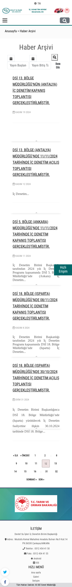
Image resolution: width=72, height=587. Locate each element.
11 (36, 463)
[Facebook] (5, 582)
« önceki (24, 455)
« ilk (15, 455)
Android (37, 558)
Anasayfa (11, 31)
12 (46, 463)
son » (41, 479)
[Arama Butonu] (65, 20)
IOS (37, 562)
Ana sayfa (36, 572)
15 (25, 471)
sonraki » (31, 479)
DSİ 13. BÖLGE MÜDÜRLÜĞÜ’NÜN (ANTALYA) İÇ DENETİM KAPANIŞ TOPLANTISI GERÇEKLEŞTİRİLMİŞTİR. (35, 90)
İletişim (36, 580)
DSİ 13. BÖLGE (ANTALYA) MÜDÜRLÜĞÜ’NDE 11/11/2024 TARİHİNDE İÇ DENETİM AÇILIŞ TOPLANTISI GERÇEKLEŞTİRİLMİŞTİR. (36, 162)
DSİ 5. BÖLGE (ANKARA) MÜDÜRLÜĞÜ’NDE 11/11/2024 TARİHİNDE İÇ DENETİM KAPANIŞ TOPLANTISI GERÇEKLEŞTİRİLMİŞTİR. (35, 234)
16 (35, 471)
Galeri (36, 576)
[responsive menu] (4, 20)
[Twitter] (5, 572)
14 (15, 471)
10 (26, 463)
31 (46, 471)
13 (55, 463)
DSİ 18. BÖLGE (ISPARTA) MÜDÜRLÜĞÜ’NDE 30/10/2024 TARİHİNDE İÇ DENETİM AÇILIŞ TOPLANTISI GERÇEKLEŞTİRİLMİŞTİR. (36, 377)
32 (56, 471)
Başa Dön (58, 65)
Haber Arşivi (28, 31)
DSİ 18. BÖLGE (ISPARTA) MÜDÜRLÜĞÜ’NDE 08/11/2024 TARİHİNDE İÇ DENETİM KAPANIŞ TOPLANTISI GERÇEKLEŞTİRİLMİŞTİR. (35, 306)
